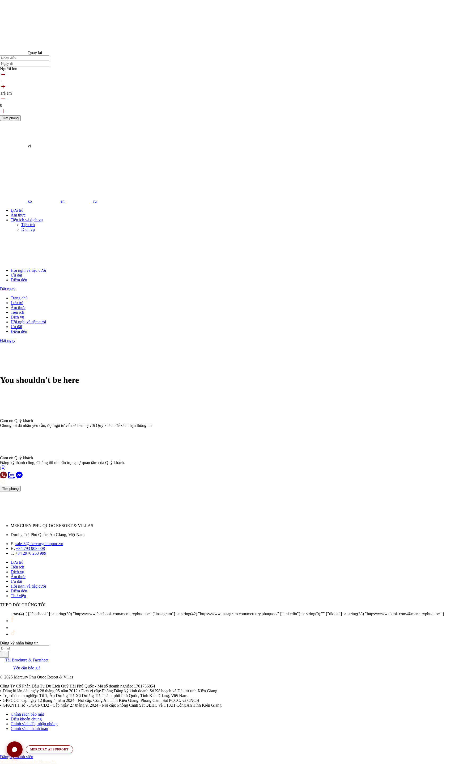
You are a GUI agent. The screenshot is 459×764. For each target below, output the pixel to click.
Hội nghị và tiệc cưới (28, 270)
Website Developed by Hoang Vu (28, 761)
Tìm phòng (10, 118)
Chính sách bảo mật (27, 714)
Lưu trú (17, 210)
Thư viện (18, 595)
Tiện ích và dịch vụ (27, 220)
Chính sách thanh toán (29, 728)
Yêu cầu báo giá (26, 668)
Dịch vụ (28, 229)
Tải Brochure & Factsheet (26, 660)
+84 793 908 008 (30, 548)
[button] (40, 749)
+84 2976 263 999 (30, 553)
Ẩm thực (18, 215)
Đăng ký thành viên (16, 756)
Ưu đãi (16, 275)
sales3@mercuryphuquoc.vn (39, 543)
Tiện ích (28, 224)
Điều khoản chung (26, 719)
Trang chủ (19, 298)
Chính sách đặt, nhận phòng (34, 723)
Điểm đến (19, 280)
